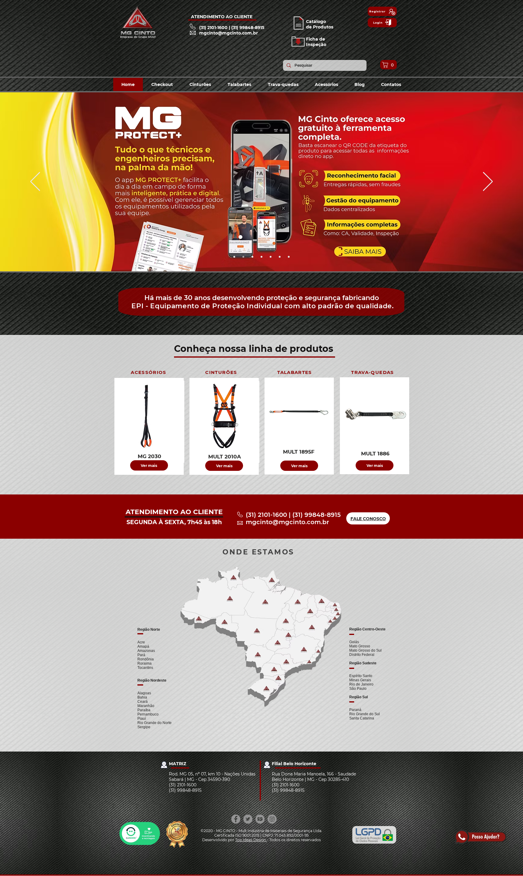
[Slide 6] (252, 257)
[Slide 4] (289, 257)
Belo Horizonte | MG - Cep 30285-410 (310, 779)
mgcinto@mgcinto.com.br (287, 522)
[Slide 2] (270, 257)
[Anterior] (35, 182)
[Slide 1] (261, 257)
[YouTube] (260, 819)
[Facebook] (235, 819)
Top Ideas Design (251, 840)
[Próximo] (488, 182)
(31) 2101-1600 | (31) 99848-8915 (293, 514)
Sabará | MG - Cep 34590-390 (199, 779)
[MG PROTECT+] (243, 257)
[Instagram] (272, 819)
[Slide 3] (280, 257)
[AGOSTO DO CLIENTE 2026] (234, 257)
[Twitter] (247, 819)
